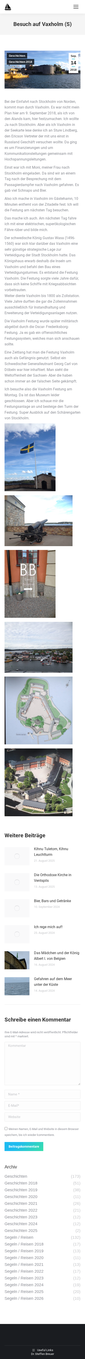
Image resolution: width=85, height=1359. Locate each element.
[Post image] (17, 856)
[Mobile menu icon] (75, 6)
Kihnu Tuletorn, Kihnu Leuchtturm (51, 852)
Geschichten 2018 (20, 62)
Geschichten (17, 55)
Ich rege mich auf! (48, 927)
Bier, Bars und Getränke (52, 901)
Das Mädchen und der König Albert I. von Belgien (56, 956)
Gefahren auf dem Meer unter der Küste (53, 982)
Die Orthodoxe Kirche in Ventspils (52, 878)
